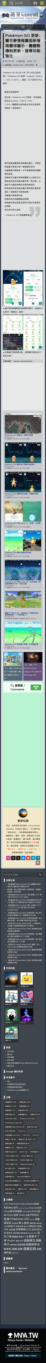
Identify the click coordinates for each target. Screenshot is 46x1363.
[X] (18, 858)
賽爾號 (7, 1147)
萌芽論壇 (36, 687)
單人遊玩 (8, 1168)
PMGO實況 (25, 1156)
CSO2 (34, 1135)
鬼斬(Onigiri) (9, 1152)
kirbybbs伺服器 (30, 1181)
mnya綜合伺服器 (11, 1181)
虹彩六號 (8, 1131)
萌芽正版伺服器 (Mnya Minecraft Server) (22, 1063)
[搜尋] (40, 874)
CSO (24, 1135)
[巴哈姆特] (38, 858)
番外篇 (19, 1193)
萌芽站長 (21, 61)
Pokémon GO (18, 65)
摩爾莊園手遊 (22, 1143)
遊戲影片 (8, 1106)
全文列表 (10, 1051)
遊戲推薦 (22, 1106)
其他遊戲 (33, 1152)
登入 (9, 1081)
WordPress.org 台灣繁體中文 (18, 1090)
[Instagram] (8, 858)
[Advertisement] (23, 126)
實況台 (9, 1054)
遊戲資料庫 (9, 1172)
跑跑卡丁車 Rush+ (25, 1139)
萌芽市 (20, 1189)
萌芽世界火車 (29, 1185)
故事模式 (6, 1262)
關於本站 (10, 1066)
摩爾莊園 (8, 1143)
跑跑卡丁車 (9, 1139)
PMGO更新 (29, 65)
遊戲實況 (8, 1102)
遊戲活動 (8, 1114)
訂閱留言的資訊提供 (14, 1087)
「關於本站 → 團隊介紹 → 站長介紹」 (22, 849)
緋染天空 (30, 1127)
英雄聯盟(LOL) (10, 1135)
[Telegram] (33, 858)
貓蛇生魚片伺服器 (11, 1185)
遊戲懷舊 (21, 1114)
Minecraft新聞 (22, 1177)
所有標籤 (10, 1057)
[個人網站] (38, 863)
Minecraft (8, 1118)
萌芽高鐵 (32, 1189)
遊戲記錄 (22, 1102)
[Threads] (13, 858)
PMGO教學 (9, 1164)
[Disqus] (22, 720)
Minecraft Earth (26, 1164)
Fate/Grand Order (11, 1123)
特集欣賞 (8, 1177)
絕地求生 (19, 1147)
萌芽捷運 (8, 1193)
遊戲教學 (8, 1110)
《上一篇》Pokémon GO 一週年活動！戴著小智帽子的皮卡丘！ (13, 673)
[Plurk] (28, 858)
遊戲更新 (8, 65)
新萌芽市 (8, 1189)
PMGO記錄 (9, 1156)
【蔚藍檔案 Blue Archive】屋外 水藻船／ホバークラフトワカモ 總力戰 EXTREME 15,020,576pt (24, 907)
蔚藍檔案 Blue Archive (13, 1127)
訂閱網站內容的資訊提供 (16, 1084)
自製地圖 (23, 1172)
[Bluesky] (23, 858)
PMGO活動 (24, 1160)
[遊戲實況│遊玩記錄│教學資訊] (23, 18)
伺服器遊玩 (22, 1168)
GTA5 (20, 1131)
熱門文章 (10, 1060)
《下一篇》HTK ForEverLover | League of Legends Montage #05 (32, 670)
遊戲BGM (34, 1114)
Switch (22, 1152)
